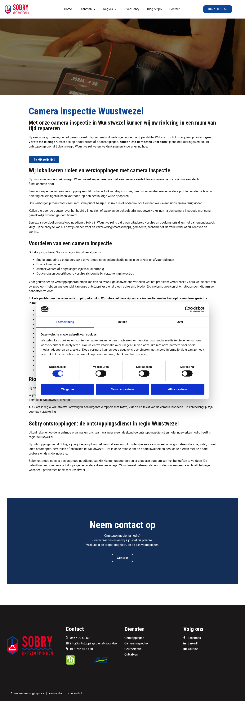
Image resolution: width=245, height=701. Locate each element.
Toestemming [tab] (65, 321)
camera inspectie (185, 210)
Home (68, 9)
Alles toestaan (177, 389)
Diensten (86, 9)
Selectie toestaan (122, 389)
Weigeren (67, 389)
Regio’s (108, 9)
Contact (174, 9)
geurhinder (43, 282)
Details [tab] (122, 321)
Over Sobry (131, 9)
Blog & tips (154, 9)
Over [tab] (180, 321)
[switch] (101, 373)
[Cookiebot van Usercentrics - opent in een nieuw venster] (187, 309)
